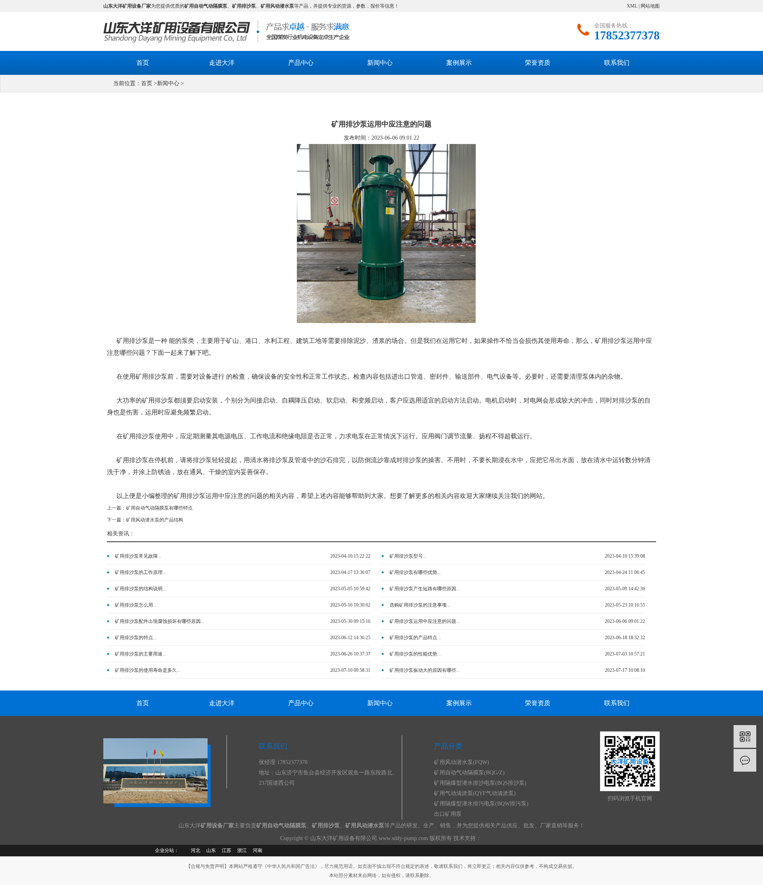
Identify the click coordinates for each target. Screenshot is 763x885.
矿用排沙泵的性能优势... (415, 654)
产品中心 (301, 62)
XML (632, 6)
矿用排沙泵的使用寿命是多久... (147, 670)
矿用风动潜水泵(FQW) (461, 762)
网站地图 (650, 6)
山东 (211, 850)
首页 (142, 62)
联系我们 (616, 62)
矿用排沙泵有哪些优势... (415, 572)
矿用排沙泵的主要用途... (140, 654)
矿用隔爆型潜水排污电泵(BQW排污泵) (481, 804)
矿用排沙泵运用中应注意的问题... (424, 621)
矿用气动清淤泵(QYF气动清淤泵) (475, 793)
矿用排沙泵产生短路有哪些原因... (424, 588)
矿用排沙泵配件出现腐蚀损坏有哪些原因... (159, 621)
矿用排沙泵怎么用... (136, 605)
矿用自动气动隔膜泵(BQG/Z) (469, 773)
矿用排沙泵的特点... (136, 637)
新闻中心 (380, 62)
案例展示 (459, 62)
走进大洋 (221, 62)
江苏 (226, 850)
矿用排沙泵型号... (407, 556)
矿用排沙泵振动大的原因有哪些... (424, 670)
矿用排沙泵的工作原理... (140, 572)
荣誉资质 (537, 62)
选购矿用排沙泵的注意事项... (419, 605)
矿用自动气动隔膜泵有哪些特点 (159, 508)
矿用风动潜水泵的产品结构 (154, 520)
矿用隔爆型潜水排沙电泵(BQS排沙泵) (480, 783)
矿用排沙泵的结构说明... (140, 588)
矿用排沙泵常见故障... (138, 556)
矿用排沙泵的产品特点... (415, 637)
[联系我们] (745, 760)
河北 (195, 850)
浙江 (242, 850)
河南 (257, 850)
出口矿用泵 (448, 814)
